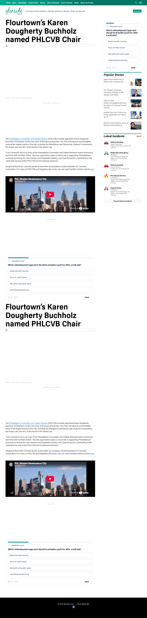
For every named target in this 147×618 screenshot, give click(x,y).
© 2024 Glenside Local (66, 604)
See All (139, 136)
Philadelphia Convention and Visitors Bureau (28, 138)
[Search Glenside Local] (136, 3)
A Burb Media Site (83, 604)
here (92, 169)
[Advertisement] (51, 120)
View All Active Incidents (122, 201)
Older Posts (50, 589)
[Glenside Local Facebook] (73, 606)
